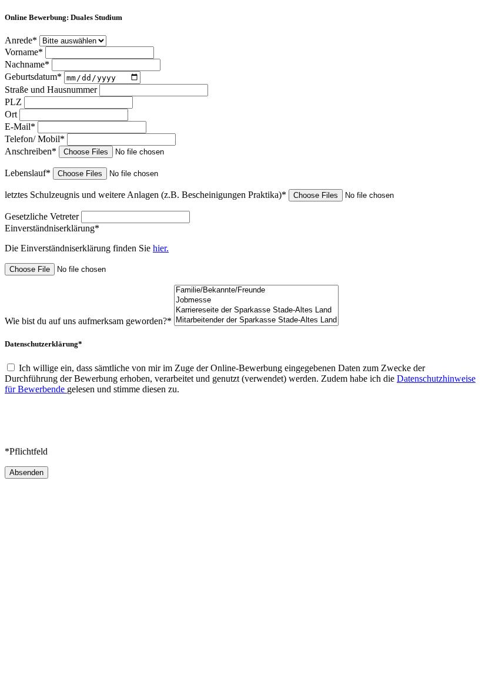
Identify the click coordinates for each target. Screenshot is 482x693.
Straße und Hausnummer (52, 90)
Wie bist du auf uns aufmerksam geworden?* (89, 321)
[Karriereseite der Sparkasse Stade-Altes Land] (256, 310)
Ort (12, 114)
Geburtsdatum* (34, 77)
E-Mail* (21, 127)
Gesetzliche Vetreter (43, 216)
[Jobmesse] (256, 300)
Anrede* (22, 40)
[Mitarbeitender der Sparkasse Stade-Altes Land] (256, 320)
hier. (161, 248)
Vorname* (25, 52)
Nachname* (28, 64)
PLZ (14, 102)
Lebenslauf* (29, 173)
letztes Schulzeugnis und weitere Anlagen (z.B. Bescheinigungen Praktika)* (147, 195)
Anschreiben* (32, 151)
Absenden (26, 472)
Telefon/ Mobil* (36, 139)
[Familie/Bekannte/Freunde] (256, 290)
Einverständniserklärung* (52, 228)
